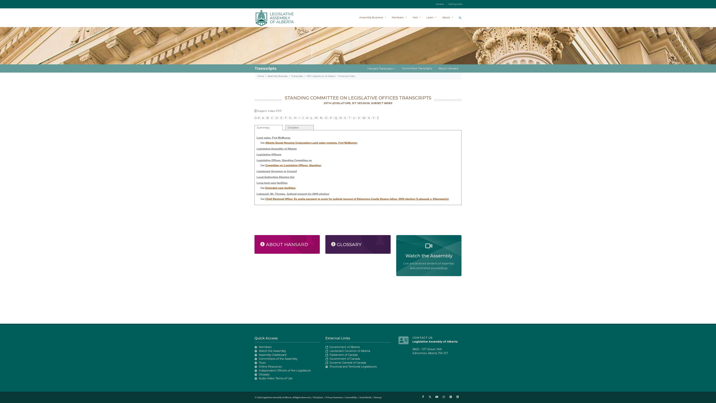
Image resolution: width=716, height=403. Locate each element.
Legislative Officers (269, 154)
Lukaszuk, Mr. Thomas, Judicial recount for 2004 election (293, 193)
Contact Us (422, 337)
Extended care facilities (280, 187)
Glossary (264, 374)
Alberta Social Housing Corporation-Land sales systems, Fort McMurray (311, 142)
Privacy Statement (334, 397)
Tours (262, 362)
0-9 (257, 118)
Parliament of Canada (343, 355)
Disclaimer (318, 397)
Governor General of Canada (347, 362)
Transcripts (297, 76)
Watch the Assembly (272, 351)
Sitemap (377, 397)
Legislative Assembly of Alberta (277, 148)
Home (260, 76)
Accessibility (351, 397)
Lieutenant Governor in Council (277, 171)
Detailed (293, 127)
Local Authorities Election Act (275, 177)
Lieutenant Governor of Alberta (349, 351)
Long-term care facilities (272, 182)
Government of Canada (344, 358)
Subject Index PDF (269, 111)
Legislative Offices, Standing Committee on (284, 160)
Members (265, 347)
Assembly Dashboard (272, 355)
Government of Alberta (344, 347)
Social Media (365, 397)
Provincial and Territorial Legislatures (353, 366)
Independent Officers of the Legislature (285, 370)
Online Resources (270, 366)
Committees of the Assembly (278, 358)
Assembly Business (277, 76)
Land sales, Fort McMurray (274, 137)
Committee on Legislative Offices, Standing (293, 165)
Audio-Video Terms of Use (276, 378)
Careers (440, 4)
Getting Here (455, 4)
